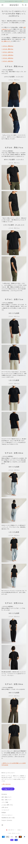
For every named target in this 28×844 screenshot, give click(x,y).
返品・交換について (6, 799)
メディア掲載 (5, 802)
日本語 (19, 829)
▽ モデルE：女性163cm (7, 58)
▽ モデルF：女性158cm (7, 61)
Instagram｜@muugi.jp (7, 820)
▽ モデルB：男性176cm (7, 49)
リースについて (5, 810)
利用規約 (4, 812)
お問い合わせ (5, 807)
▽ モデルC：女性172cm (7, 52)
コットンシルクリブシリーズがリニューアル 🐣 (14, 1)
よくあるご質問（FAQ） (7, 804)
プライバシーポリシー (7, 815)
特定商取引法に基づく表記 (8, 817)
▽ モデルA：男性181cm (7, 46)
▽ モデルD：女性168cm (7, 55)
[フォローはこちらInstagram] (2, 825)
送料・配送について (6, 797)
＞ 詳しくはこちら (6, 784)
